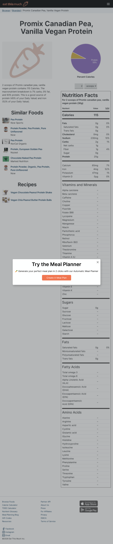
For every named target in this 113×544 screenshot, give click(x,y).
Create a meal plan (57, 277)
